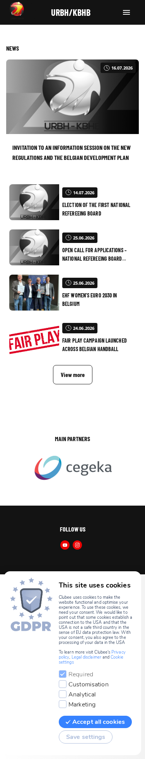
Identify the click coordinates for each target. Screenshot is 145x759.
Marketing (82, 704)
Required (80, 674)
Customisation (88, 684)
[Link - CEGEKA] (72, 468)
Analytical (82, 694)
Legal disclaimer (86, 657)
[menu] (126, 12)
